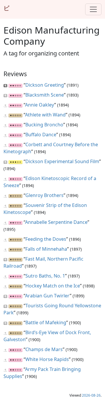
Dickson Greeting (44, 85)
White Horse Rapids (47, 359)
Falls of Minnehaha (46, 249)
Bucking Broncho (44, 124)
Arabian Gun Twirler (47, 295)
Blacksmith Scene (44, 95)
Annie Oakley (39, 105)
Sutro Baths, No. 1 (45, 276)
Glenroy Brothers (44, 195)
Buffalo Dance (40, 134)
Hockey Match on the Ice (52, 286)
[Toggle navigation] (93, 9)
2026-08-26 (91, 395)
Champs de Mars (44, 349)
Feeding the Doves (45, 239)
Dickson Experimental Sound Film (62, 161)
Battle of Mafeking (45, 322)
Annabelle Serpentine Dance (56, 222)
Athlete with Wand (45, 114)
